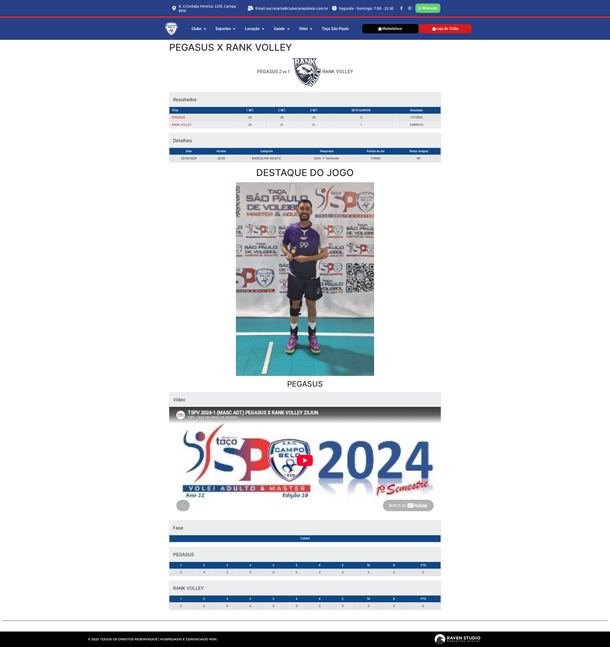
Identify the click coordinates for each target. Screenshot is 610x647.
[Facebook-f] (401, 8)
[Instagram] (409, 8)
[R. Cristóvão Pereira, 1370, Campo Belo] (174, 8)
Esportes (223, 28)
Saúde (279, 28)
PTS (423, 565)
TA (368, 565)
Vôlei (303, 28)
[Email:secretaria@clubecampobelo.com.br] (250, 8)
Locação (252, 28)
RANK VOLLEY (181, 124)
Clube (196, 28)
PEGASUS (178, 117)
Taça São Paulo (335, 28)
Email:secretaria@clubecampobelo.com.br (291, 8)
